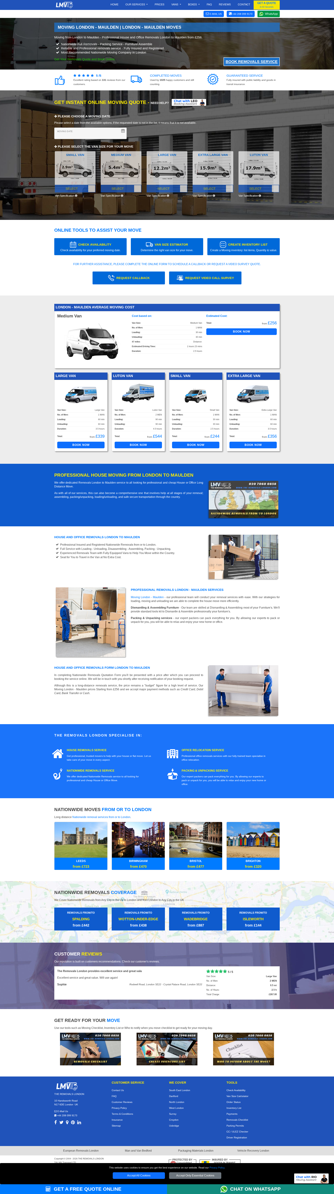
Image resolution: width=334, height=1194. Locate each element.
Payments (231, 1113)
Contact (244, 4)
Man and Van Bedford (138, 1150)
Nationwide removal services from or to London (101, 817)
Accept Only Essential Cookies (195, 1175)
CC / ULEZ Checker (237, 1131)
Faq (209, 4)
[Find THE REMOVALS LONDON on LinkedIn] (79, 1123)
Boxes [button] (193, 4)
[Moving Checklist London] (90, 1048)
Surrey (172, 1113)
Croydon (173, 1119)
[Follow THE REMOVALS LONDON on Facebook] (55, 1123)
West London (176, 1108)
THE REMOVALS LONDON (91, 1158)
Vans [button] (175, 4)
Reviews (225, 4)
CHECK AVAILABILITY (90, 247)
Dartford (173, 1096)
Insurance (117, 1119)
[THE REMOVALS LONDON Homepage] (64, 5)
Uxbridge (174, 1125)
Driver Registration (236, 1137)
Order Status (233, 1102)
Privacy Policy (216, 1167)
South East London (179, 1090)
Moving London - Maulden (147, 597)
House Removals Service (87, 750)
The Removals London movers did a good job (87, 971)
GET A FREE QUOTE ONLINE (86, 1189)
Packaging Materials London (195, 1150)
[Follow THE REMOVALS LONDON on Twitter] (61, 1123)
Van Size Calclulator (237, 1096)
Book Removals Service (252, 61)
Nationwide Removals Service (90, 770)
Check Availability (235, 1090)
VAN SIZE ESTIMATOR (167, 247)
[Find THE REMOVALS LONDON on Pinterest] (73, 1123)
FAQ (114, 1096)
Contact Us (118, 1090)
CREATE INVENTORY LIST (243, 247)
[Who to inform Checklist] (243, 1048)
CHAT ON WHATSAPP (255, 1189)
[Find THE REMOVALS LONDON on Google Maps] (67, 1123)
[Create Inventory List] (167, 1048)
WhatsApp (271, 13)
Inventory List (233, 1108)
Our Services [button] (135, 4)
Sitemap (116, 1125)
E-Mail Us (62, 1111)
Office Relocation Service (203, 750)
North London (176, 1102)
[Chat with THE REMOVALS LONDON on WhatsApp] (225, 1189)
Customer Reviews (122, 1102)
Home (114, 4)
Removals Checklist (237, 1119)
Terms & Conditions (122, 1113)
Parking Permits (235, 1125)
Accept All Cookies (138, 1175)
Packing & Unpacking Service (205, 770)
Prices (159, 4)
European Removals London (81, 1150)
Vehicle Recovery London (253, 1150)
